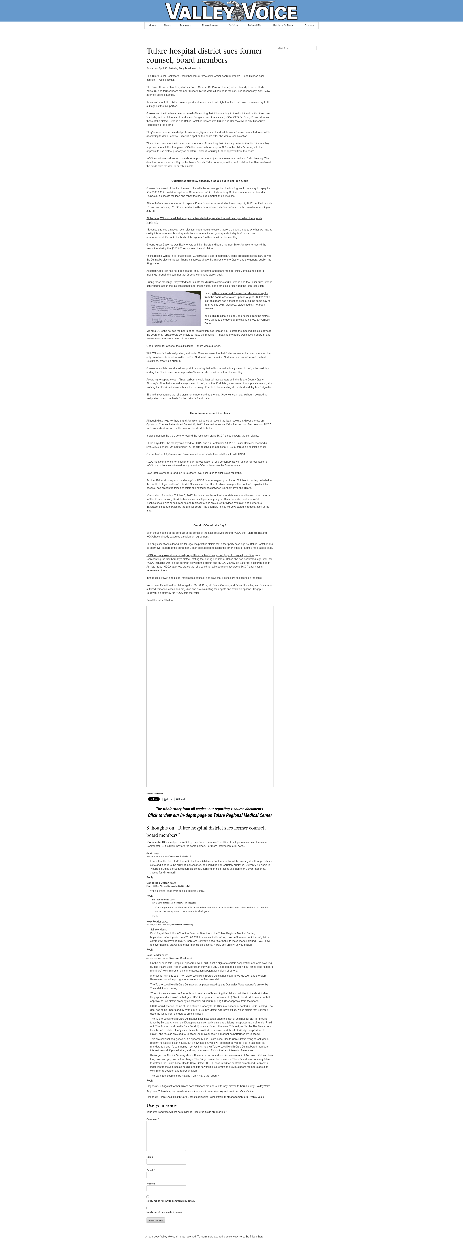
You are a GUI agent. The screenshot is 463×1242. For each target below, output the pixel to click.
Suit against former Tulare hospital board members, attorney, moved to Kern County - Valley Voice (214, 1086)
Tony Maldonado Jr (190, 68)
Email (150, 1170)
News (167, 25)
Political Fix (254, 25)
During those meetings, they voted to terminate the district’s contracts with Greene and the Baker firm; (204, 282)
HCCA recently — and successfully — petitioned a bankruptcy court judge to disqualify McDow (200, 555)
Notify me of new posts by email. (164, 1212)
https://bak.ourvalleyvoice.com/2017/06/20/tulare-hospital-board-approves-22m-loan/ (198, 937)
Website (150, 1183)
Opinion (233, 25)
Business (185, 25)
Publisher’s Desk (283, 25)
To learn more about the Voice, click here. (221, 1236)
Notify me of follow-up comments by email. (170, 1200)
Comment (152, 1119)
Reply (149, 877)
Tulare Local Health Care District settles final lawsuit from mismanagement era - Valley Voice (211, 1097)
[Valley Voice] (231, 19)
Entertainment (210, 25)
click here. (238, 846)
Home (152, 25)
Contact (309, 25)
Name (150, 1156)
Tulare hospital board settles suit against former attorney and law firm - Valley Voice (206, 1091)
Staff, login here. (255, 1236)
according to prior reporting (222, 473)
